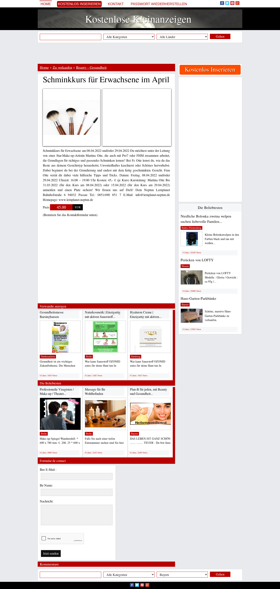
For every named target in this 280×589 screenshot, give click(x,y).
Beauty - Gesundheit (91, 67)
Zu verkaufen (62, 67)
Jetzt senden (51, 553)
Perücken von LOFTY (197, 259)
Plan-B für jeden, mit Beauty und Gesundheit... (148, 391)
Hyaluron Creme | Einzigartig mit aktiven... (146, 314)
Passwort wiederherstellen (159, 4)
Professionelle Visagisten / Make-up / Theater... (57, 391)
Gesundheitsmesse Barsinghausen (52, 314)
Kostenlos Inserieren (79, 4)
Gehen (220, 36)
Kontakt (116, 4)
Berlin (89, 356)
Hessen (185, 266)
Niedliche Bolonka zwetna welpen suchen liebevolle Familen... (206, 219)
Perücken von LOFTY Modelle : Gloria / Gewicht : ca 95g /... (221, 277)
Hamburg (135, 356)
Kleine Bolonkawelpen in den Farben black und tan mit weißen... (222, 239)
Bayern (134, 433)
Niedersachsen (48, 356)
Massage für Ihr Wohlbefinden (95, 391)
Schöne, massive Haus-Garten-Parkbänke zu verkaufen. (218, 315)
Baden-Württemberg (191, 227)
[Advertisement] (140, 53)
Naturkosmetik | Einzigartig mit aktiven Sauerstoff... (102, 314)
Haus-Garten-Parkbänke (198, 298)
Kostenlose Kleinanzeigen (138, 19)
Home (46, 4)
